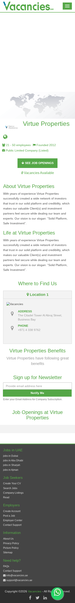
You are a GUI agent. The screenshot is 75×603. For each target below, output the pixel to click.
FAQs (6, 566)
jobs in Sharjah (11, 465)
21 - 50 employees (18, 145)
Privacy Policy (11, 543)
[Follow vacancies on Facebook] (30, 598)
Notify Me (37, 393)
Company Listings (13, 492)
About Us (8, 538)
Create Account (11, 511)
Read (6, 497)
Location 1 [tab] (39, 295)
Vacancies (35, 591)
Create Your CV (12, 483)
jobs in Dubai (10, 455)
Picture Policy (11, 547)
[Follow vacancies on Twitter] (37, 598)
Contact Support (12, 525)
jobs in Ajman (10, 469)
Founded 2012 (46, 145)
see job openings (39, 163)
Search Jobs (10, 488)
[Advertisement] (37, 52)
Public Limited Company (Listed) (27, 150)
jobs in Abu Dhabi (13, 460)
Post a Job (9, 515)
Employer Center (12, 520)
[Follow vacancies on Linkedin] (45, 598)
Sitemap (7, 552)
